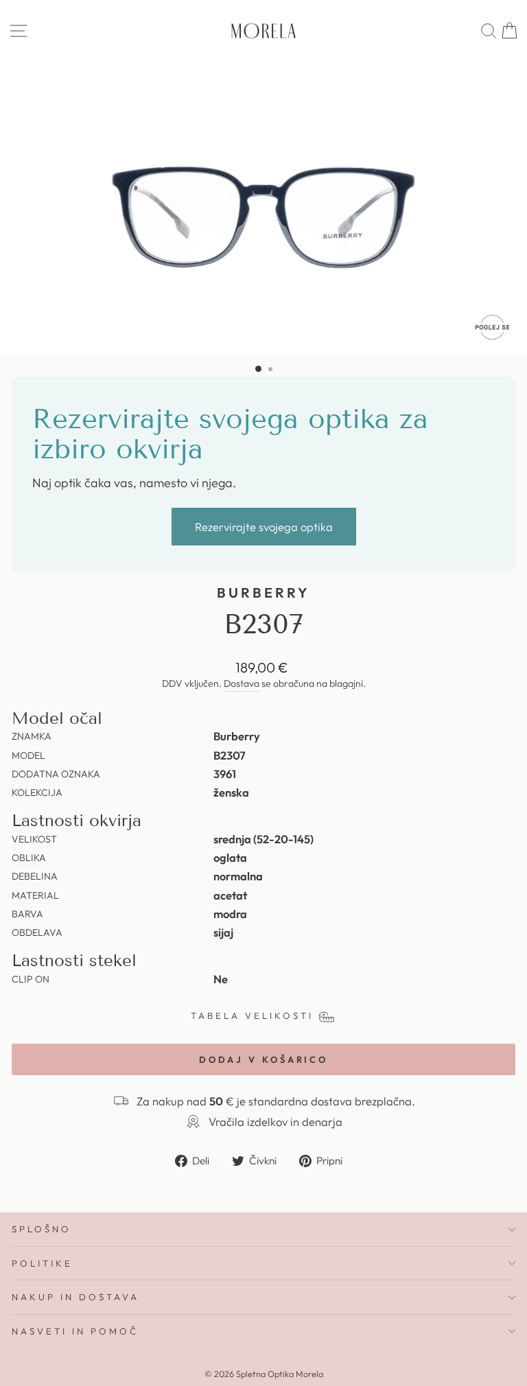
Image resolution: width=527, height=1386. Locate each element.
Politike (42, 1263)
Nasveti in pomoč (75, 1331)
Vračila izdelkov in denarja (275, 1121)
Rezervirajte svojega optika (264, 526)
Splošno (41, 1228)
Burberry (263, 592)
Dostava (241, 683)
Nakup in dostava (75, 1296)
